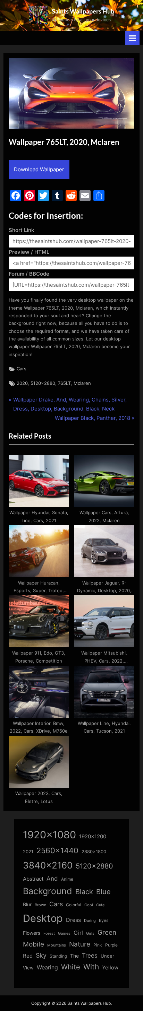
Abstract (33, 878)
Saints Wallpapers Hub (83, 11)
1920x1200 (92, 836)
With (91, 966)
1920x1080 (49, 835)
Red (28, 955)
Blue (103, 891)
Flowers (31, 933)
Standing (58, 956)
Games (64, 933)
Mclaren (82, 383)
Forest (49, 933)
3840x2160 (48, 865)
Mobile (33, 944)
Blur (27, 904)
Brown (40, 904)
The (74, 956)
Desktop (43, 918)
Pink (97, 945)
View (28, 967)
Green (107, 932)
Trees (90, 955)
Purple (111, 945)
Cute (100, 905)
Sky (41, 955)
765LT (64, 383)
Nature (79, 944)
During (90, 920)
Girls (90, 933)
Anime (67, 879)
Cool (88, 905)
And (52, 878)
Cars (21, 368)
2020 (22, 383)
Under (107, 956)
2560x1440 (57, 850)
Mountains (56, 945)
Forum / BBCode (29, 273)
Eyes (103, 920)
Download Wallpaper (39, 169)
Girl (78, 933)
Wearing (47, 967)
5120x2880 (43, 383)
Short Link (21, 230)
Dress (73, 920)
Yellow (110, 968)
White (70, 966)
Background (47, 891)
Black (84, 892)
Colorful (73, 904)
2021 (28, 851)
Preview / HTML (29, 252)
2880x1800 (94, 851)
